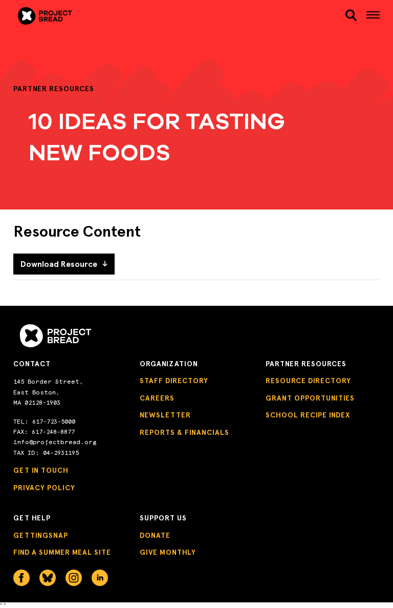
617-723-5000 (53, 421)
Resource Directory (308, 380)
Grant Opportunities (310, 398)
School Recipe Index (308, 415)
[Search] (351, 15)
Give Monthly (168, 552)
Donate (155, 535)
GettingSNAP (40, 535)
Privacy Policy (44, 488)
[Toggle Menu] (373, 16)
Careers (157, 398)
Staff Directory (174, 380)
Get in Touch (41, 470)
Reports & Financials (184, 432)
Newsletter (165, 415)
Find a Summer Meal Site (62, 552)
